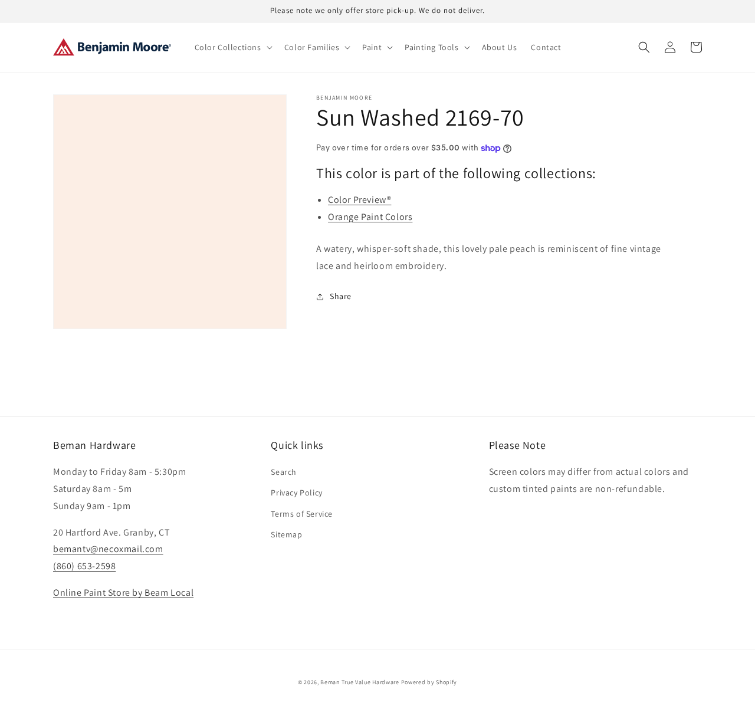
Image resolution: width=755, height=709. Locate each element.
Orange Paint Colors (370, 217)
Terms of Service (302, 513)
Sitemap (286, 534)
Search (284, 472)
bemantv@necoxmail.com (108, 549)
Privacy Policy (296, 492)
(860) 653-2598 (84, 566)
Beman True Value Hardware (359, 682)
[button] (232, 47)
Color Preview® (359, 199)
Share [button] (341, 296)
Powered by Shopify (429, 682)
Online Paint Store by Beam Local (123, 592)
